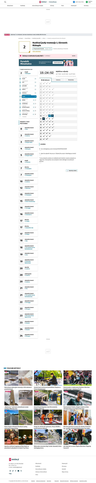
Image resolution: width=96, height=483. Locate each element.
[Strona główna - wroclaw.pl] (42, 2)
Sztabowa (24, 93)
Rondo (23, 96)
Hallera (24, 89)
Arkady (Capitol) (25, 107)
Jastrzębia (24, 85)
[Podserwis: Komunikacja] (52, 2)
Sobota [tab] (58, 80)
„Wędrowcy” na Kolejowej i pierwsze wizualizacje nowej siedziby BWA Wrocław (28, 34)
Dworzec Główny (26, 110)
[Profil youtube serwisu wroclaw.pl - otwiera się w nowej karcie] (18, 471)
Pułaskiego (24, 114)
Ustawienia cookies (83, 480)
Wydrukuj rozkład (73, 170)
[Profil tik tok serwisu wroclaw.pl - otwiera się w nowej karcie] (13, 471)
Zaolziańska (25, 103)
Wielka (23, 100)
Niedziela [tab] (71, 80)
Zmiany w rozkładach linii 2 (33, 56)
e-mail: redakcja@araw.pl (15, 467)
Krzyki (23, 78)
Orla (23, 82)
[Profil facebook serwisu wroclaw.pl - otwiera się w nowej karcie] (15, 471)
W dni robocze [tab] (45, 80)
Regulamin (57, 480)
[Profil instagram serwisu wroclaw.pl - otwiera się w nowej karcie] (10, 471)
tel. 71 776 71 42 (12, 465)
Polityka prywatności (74, 480)
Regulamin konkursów (64, 480)
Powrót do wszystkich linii (26, 69)
